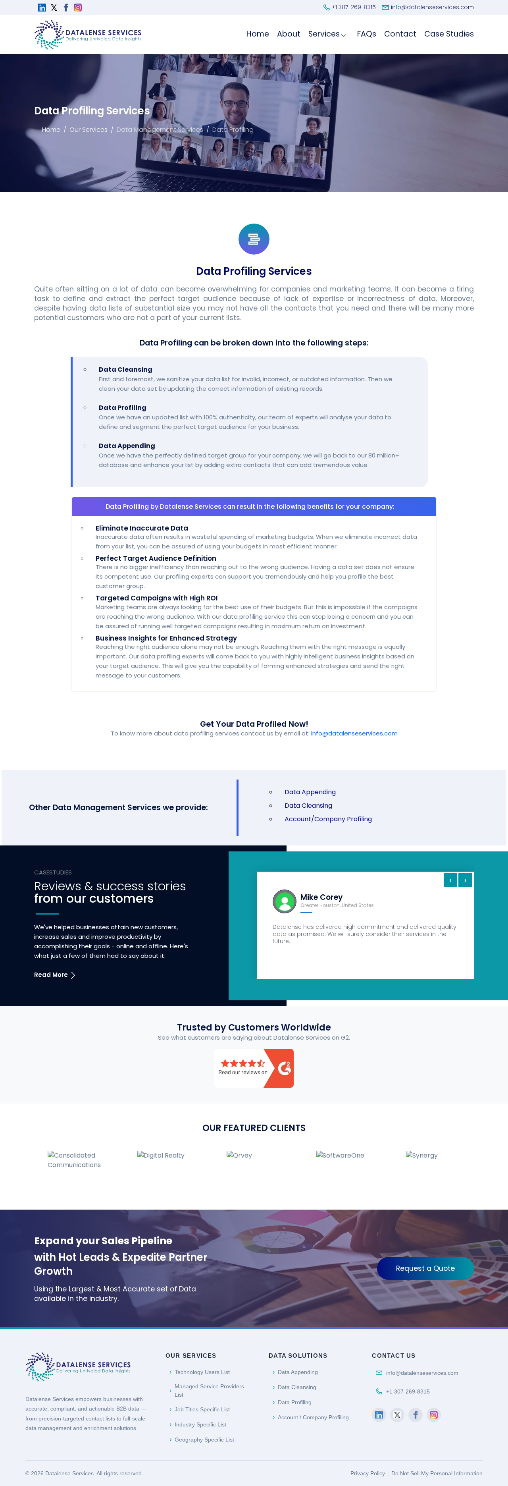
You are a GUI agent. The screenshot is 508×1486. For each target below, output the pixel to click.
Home (257, 34)
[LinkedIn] (379, 1415)
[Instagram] (434, 1415)
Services (324, 34)
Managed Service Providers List (209, 1390)
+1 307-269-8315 (408, 1391)
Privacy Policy (367, 1473)
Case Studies (449, 34)
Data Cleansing (308, 805)
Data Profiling (295, 1402)
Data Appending (310, 792)
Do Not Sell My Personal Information (437, 1473)
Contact (400, 34)
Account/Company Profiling (328, 819)
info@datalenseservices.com (354, 733)
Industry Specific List (200, 1424)
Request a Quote (425, 1268)
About (288, 34)
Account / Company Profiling (313, 1417)
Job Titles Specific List (202, 1409)
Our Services (88, 129)
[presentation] (450, 880)
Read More (51, 975)
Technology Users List (202, 1372)
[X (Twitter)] (397, 1415)
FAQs (366, 34)
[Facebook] (415, 1415)
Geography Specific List (204, 1439)
